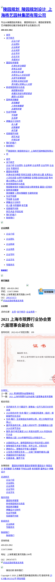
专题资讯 (15, 168)
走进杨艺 (5, 477)
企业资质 (36, 165)
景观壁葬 (36, 469)
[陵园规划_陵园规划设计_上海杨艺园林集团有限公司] (27, 15)
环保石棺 (19, 212)
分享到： (5, 390)
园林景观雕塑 (12, 100)
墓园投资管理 (12, 63)
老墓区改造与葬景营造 (29, 187)
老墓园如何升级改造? (15, 455)
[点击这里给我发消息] (12, 301)
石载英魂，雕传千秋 (15, 458)
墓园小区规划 (46, 187)
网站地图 (21, 579)
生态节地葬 (11, 112)
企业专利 (45, 165)
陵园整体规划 (12, 187)
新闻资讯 (5, 521)
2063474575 (11, 298)
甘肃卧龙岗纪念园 (40, 178)
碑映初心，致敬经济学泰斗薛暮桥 (21, 449)
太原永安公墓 (38, 175)
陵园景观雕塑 (12, 507)
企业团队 (19, 165)
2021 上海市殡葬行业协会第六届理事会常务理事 (31, 396)
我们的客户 (11, 143)
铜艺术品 (10, 212)
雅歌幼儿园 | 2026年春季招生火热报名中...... (25, 438)
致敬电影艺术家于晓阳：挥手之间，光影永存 (26, 446)
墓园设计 (41, 466)
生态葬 (16, 199)
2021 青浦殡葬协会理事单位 (21, 393)
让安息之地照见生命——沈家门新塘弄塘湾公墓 (27, 452)
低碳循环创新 (12, 133)
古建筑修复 (33, 193)
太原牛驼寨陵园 (24, 178)
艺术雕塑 (16, 469)
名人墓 (9, 205)
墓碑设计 (44, 469)
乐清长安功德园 (13, 175)
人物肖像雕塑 (21, 193)
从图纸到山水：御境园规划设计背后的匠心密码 (27, 443)
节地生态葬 (26, 469)
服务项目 (5, 497)
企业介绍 (10, 165)
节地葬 (9, 199)
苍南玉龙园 (26, 175)
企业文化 (10, 260)
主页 (14, 312)
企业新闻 (28, 165)
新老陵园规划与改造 (15, 87)
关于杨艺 (10, 38)
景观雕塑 (10, 193)
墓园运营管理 (31, 466)
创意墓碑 (17, 205)
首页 (8, 35)
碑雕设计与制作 (13, 121)
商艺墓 (24, 205)
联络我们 (10, 146)
